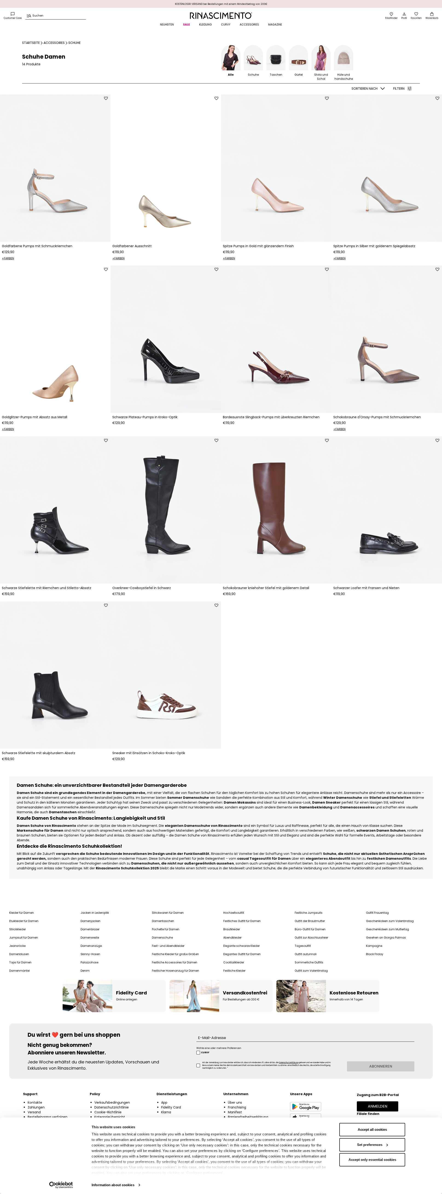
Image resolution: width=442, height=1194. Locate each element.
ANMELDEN (377, 1106)
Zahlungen (36, 1107)
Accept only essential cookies (372, 1160)
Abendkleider (232, 937)
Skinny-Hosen (90, 954)
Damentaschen (163, 921)
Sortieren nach (365, 88)
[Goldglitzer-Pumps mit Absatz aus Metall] (55, 339)
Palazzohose (89, 962)
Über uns (235, 1102)
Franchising (237, 1107)
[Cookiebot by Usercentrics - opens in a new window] (61, 1185)
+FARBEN (8, 258)
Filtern (398, 88)
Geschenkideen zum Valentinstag (390, 921)
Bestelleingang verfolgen (47, 1117)
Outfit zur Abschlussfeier (311, 937)
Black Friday (374, 954)
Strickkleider (17, 929)
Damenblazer (90, 929)
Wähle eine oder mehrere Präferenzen (218, 1048)
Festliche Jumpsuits (309, 913)
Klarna (166, 1112)
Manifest (235, 1112)
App (164, 1102)
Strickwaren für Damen (168, 913)
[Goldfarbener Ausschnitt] (165, 168)
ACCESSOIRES (249, 24)
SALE (186, 24)
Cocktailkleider (233, 962)
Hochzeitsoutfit (233, 913)
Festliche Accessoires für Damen (174, 962)
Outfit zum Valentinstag (311, 971)
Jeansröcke (17, 946)
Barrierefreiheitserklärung (248, 1117)
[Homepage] (220, 15)
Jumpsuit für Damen (23, 937)
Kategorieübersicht (109, 1117)
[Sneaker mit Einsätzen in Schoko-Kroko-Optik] (165, 675)
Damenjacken (90, 921)
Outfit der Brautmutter (310, 921)
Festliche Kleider (234, 971)
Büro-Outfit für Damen (310, 929)
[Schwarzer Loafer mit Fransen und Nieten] (387, 510)
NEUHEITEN (167, 24)
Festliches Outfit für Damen (242, 921)
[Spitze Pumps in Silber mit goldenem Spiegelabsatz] (387, 168)
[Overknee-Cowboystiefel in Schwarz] (165, 510)
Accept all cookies (372, 1129)
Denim (85, 971)
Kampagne (374, 946)
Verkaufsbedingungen (112, 1102)
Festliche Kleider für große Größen (175, 954)
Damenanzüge (91, 946)
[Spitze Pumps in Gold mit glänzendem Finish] (276, 168)
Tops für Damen (20, 962)
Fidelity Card (171, 1107)
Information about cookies (113, 1185)
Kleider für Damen (21, 913)
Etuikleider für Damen (23, 921)
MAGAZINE (275, 24)
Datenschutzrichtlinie (111, 1107)
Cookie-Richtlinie (108, 1112)
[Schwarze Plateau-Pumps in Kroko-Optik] (165, 339)
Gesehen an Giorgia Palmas (386, 937)
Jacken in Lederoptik (95, 913)
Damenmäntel (19, 971)
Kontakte (35, 1102)
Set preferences (369, 1145)
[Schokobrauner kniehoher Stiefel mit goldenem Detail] (276, 510)
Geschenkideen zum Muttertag (387, 929)
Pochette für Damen (165, 929)
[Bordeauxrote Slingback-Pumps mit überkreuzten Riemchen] (276, 339)
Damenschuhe (162, 937)
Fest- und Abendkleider (168, 946)
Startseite (31, 42)
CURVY (225, 24)
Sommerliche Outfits (309, 962)
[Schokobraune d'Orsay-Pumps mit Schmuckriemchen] (387, 339)
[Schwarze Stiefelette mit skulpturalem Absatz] (55, 675)
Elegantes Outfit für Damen (242, 954)
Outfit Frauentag (377, 913)
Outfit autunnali (306, 954)
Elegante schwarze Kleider (241, 946)
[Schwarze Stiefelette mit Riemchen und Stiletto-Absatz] (55, 510)
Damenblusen (19, 954)
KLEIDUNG (205, 24)
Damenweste (90, 937)
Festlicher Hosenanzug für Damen (175, 971)
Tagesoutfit (303, 946)
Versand (34, 1112)
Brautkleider (231, 929)
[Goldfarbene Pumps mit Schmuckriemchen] (55, 168)
